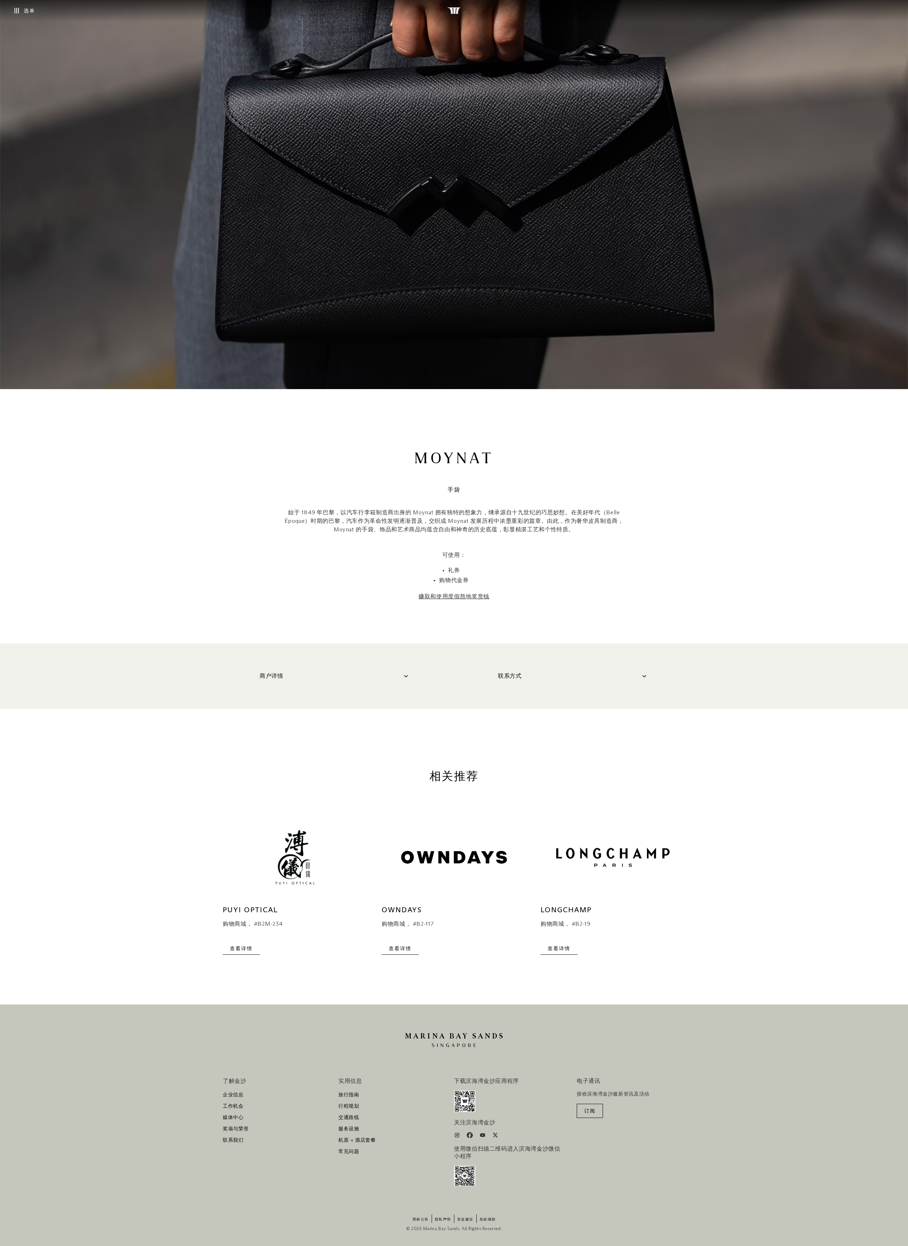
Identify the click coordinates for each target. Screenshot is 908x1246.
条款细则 (488, 1219)
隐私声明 (443, 1219)
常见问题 (348, 1151)
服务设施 (348, 1128)
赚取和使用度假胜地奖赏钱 (454, 596)
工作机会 (233, 1106)
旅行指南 (348, 1094)
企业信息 (233, 1094)
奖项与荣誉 (236, 1128)
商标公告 (421, 1219)
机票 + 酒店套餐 (357, 1140)
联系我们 (233, 1140)
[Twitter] (495, 1136)
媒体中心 (233, 1117)
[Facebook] (470, 1136)
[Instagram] (457, 1136)
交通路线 (348, 1117)
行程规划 (348, 1106)
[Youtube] (483, 1136)
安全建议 (465, 1219)
